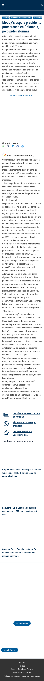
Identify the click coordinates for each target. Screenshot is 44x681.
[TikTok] (24, 589)
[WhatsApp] (3, 146)
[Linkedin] (15, 589)
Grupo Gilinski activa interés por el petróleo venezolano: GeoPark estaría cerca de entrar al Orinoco (21, 473)
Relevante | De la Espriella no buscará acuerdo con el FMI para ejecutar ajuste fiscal (20, 511)
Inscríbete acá (9, 650)
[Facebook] (17, 146)
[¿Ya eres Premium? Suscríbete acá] (6, 433)
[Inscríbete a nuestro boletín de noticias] (6, 414)
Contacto (22, 662)
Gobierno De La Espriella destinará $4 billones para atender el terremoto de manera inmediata (19, 552)
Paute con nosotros (22, 672)
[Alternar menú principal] (3, 5)
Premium (6, 17)
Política (22, 666)
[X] (8, 146)
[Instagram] (20, 589)
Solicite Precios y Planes (22, 669)
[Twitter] (11, 589)
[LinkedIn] (13, 146)
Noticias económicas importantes (21, 17)
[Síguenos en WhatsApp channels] (6, 423)
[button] (42, 5)
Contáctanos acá (22, 623)
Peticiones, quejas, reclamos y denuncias (22, 676)
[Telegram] (22, 146)
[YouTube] (28, 589)
